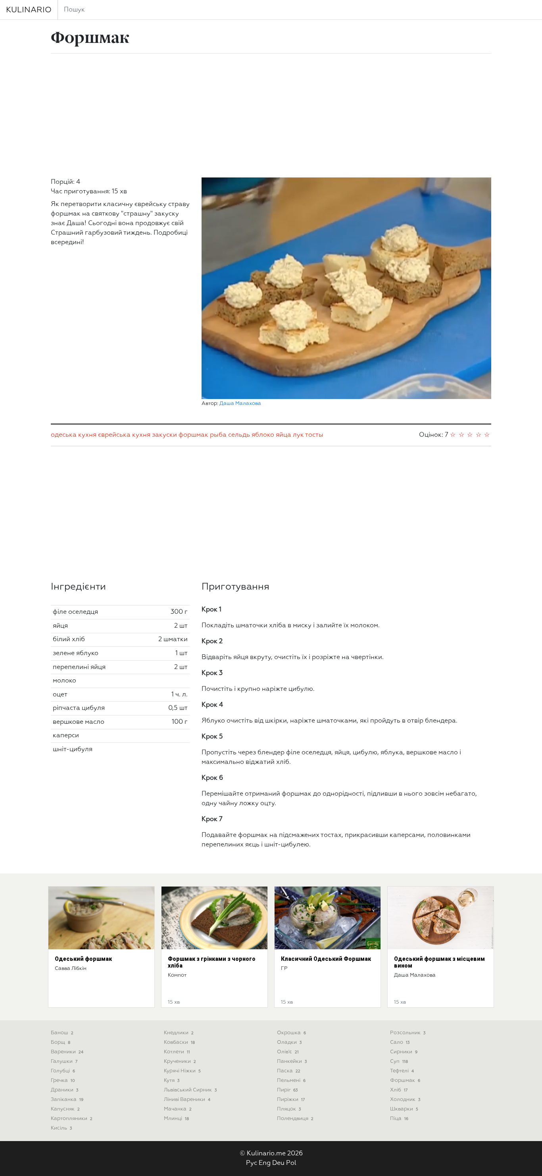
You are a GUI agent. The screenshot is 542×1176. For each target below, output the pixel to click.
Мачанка (178, 1109)
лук (298, 435)
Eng (265, 1163)
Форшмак (405, 1080)
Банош (62, 1032)
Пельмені (291, 1080)
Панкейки (292, 1061)
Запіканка (67, 1099)
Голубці (63, 1071)
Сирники (403, 1052)
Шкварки (404, 1109)
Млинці (176, 1118)
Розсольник (407, 1032)
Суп (399, 1061)
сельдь (239, 435)
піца (399, 1118)
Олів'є (288, 1052)
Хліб (398, 1090)
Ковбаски (179, 1042)
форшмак (193, 435)
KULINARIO (29, 10)
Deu (278, 1163)
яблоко (263, 435)
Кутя (171, 1080)
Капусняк (65, 1109)
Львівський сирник (190, 1090)
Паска (288, 1071)
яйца (283, 435)
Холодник (405, 1099)
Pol (291, 1163)
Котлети (177, 1052)
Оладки (289, 1042)
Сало (399, 1042)
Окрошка (291, 1032)
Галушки (64, 1061)
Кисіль (61, 1128)
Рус (251, 1163)
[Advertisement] (271, 115)
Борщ (60, 1042)
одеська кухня (73, 435)
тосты (314, 435)
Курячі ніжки (182, 1071)
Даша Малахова (240, 403)
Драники (64, 1090)
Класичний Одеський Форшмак (326, 959)
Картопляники (71, 1118)
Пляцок (289, 1109)
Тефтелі (402, 1071)
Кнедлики (179, 1032)
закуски (164, 435)
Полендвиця (295, 1118)
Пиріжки (291, 1099)
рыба (218, 435)
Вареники (67, 1052)
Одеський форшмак (83, 959)
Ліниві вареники (187, 1099)
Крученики (180, 1061)
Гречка (63, 1080)
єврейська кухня (124, 435)
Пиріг (287, 1090)
